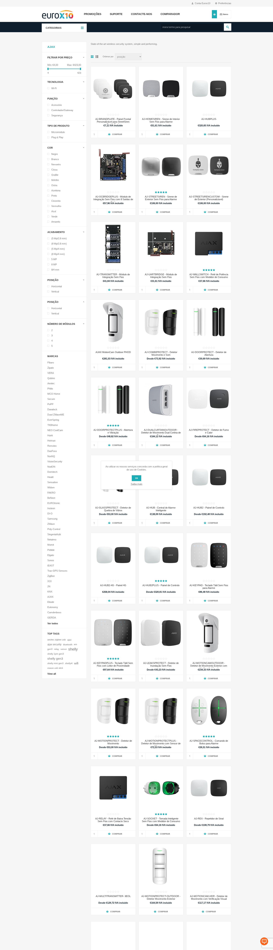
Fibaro (50, 362)
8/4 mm (55, 269)
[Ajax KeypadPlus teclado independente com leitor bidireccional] (113, 633)
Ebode (50, 602)
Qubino (51, 378)
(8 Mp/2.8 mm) (59, 243)
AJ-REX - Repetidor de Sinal (209, 818)
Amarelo (55, 221)
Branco (55, 159)
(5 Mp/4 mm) (58, 248)
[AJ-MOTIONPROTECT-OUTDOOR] (161, 866)
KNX (49, 591)
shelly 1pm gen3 (55, 654)
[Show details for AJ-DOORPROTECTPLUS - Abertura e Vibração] (113, 399)
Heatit (50, 477)
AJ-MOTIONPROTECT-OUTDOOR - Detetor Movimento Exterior (160, 897)
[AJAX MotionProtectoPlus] (161, 710)
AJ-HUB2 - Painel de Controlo (208, 507)
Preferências (224, 3)
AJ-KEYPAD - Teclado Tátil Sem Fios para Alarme (209, 586)
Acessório (56, 105)
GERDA (51, 617)
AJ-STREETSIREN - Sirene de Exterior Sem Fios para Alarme (161, 198)
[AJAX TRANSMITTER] (113, 244)
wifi (76, 663)
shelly (73, 649)
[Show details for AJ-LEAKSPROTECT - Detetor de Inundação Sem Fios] (161, 633)
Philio (50, 388)
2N (48, 586)
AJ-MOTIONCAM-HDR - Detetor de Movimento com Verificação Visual (209, 897)
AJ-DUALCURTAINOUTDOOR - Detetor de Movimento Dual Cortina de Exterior (161, 433)
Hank (50, 435)
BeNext (51, 498)
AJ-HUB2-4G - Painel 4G (113, 585)
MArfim (55, 180)
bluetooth (67, 644)
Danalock (52, 409)
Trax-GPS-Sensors (57, 570)
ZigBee (51, 576)
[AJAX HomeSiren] (161, 89)
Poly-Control (53, 529)
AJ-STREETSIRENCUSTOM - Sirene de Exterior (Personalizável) (208, 198)
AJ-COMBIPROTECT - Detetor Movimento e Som (161, 353)
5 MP (54, 259)
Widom (51, 487)
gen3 (49, 649)
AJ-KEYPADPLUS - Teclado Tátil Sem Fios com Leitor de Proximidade (113, 664)
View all (51, 673)
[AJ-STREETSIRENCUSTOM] (208, 166)
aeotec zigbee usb (56, 639)
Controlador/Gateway (62, 110)
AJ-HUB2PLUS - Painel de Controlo (161, 585)
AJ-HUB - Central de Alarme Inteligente (161, 509)
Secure (51, 399)
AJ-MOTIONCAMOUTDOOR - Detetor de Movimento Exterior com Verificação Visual (208, 666)
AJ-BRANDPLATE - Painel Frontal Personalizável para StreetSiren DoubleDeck (113, 122)
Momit (50, 544)
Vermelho (56, 206)
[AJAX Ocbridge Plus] (113, 166)
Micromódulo (58, 132)
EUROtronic (53, 503)
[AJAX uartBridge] (161, 244)
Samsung (52, 518)
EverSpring (53, 419)
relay (56, 649)
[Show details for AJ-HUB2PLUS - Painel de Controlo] (161, 555)
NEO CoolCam (55, 430)
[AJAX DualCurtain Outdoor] (161, 399)
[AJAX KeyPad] (208, 555)
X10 (49, 581)
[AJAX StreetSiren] (161, 166)
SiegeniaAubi (54, 534)
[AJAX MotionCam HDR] (208, 866)
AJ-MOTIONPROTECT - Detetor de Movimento (113, 742)
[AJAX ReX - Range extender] (208, 788)
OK (136, 478)
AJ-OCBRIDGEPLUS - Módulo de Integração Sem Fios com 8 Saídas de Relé (113, 199)
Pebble (51, 550)
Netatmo (51, 539)
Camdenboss (54, 612)
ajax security (54, 644)
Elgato (50, 555)
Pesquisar (227, 27)
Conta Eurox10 (202, 3)
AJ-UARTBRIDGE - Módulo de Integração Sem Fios (161, 275)
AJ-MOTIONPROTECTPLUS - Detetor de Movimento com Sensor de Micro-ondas (161, 743)
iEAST (50, 565)
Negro (54, 154)
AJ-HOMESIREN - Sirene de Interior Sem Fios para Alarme (161, 120)
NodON (51, 466)
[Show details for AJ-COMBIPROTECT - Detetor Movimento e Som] (161, 322)
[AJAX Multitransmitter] (113, 866)
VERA (50, 373)
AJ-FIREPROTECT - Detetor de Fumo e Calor (209, 431)
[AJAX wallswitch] (208, 244)
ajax (69, 639)
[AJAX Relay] (113, 788)
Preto (54, 195)
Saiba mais (136, 484)
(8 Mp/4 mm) (58, 254)
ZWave (51, 524)
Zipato (50, 367)
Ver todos (52, 623)
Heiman (51, 440)
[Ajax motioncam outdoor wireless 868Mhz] (113, 322)
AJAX (50, 596)
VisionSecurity (54, 461)
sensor (64, 649)
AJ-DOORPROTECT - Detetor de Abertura (208, 353)
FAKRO (51, 492)
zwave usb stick (55, 668)
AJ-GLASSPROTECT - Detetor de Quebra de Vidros (113, 509)
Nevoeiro (56, 164)
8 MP (54, 264)
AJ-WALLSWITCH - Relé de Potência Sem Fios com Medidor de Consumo (208, 275)
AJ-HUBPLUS (208, 119)
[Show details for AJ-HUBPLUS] (208, 89)
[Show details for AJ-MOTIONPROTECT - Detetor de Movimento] (113, 710)
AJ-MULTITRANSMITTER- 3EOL (113, 896)
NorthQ (51, 456)
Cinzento (56, 201)
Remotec (52, 445)
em (75, 644)
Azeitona (55, 190)
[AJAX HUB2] (208, 477)
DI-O (49, 513)
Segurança (57, 115)
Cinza (54, 169)
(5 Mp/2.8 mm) (59, 238)
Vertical (55, 291)
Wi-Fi (54, 88)
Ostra (54, 185)
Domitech (52, 472)
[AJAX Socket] (161, 788)
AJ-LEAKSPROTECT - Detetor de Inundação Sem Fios (161, 664)
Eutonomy (52, 607)
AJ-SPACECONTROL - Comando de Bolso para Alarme (209, 742)
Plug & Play (57, 137)
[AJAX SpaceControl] (208, 710)
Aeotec (51, 383)
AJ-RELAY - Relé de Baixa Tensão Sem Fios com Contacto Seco (113, 820)
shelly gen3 (55, 658)
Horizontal (56, 286)
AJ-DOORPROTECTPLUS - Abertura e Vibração (113, 431)
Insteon (51, 508)
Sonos (50, 560)
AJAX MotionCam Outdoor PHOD (113, 352)
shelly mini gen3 (55, 663)
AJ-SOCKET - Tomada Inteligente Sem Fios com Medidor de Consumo (161, 820)
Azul (53, 211)
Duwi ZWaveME (55, 414)
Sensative (52, 482)
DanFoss (52, 451)
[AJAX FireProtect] (208, 399)
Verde (54, 216)
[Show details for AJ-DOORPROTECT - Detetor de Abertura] (208, 322)
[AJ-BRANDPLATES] (113, 89)
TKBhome (52, 425)
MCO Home (53, 393)
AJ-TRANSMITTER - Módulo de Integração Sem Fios (113, 275)
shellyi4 (69, 663)
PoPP (50, 404)
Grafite (54, 175)
